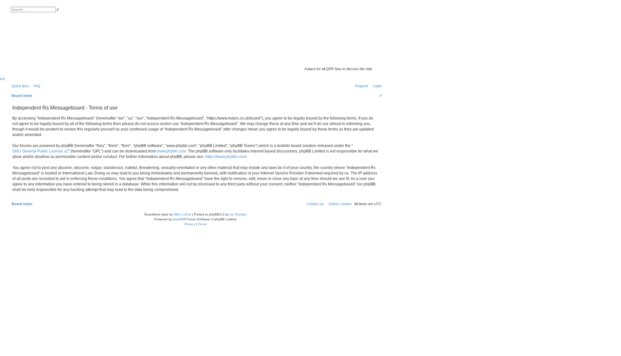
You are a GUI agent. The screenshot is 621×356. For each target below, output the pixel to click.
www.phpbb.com (171, 151)
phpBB (178, 219)
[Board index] (331, 60)
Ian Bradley (238, 214)
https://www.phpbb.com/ (225, 156)
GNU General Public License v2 (40, 151)
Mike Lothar (182, 214)
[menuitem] (35, 86)
